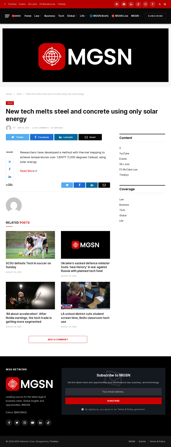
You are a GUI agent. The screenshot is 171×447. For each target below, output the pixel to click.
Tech (61, 15)
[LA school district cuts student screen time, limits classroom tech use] (85, 295)
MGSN (135, 15)
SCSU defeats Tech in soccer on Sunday (28, 265)
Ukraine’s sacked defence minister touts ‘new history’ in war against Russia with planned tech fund (85, 267)
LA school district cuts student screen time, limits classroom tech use (85, 317)
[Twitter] (10, 162)
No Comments (42, 128)
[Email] (10, 184)
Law (36, 15)
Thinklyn (62, 4)
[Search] (164, 4)
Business (49, 15)
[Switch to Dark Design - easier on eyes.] (160, 4)
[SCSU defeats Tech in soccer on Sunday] (30, 245)
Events (22, 4)
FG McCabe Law (47, 4)
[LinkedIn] (10, 177)
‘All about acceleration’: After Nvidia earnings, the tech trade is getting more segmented (29, 317)
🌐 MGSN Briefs (99, 15)
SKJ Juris (32, 4)
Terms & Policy (125, 409)
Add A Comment (58, 339)
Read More (27, 171)
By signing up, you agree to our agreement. (114, 409)
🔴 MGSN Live (120, 15)
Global (71, 15)
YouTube (12, 4)
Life (82, 15)
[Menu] (7, 16)
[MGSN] (16, 16)
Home (28, 15)
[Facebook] (10, 169)
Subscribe (155, 16)
